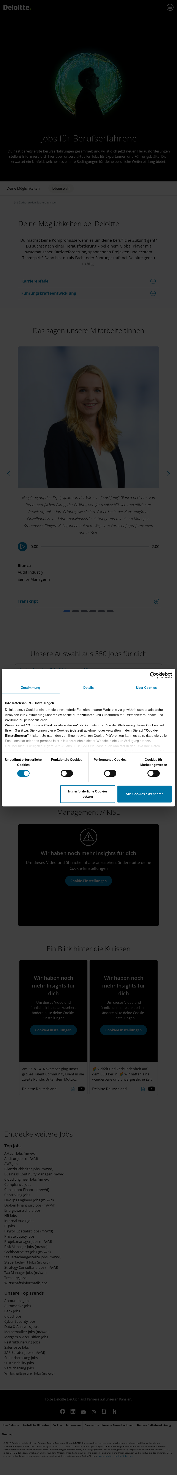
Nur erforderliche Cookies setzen (88, 793)
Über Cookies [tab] (146, 687)
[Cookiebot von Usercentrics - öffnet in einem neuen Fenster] (153, 675)
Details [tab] (88, 687)
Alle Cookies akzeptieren (144, 794)
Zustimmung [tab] (30, 687)
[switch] (67, 773)
